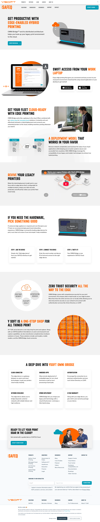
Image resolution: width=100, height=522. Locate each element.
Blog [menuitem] (56, 458)
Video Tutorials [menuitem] (72, 473)
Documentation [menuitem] (72, 469)
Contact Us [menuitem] (84, 455)
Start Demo (91, 7)
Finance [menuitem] (44, 469)
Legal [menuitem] (43, 471)
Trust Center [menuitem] (71, 463)
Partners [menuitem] (44, 500)
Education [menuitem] (44, 466)
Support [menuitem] (70, 455)
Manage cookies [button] (52, 518)
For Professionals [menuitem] (73, 503)
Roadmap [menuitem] (71, 471)
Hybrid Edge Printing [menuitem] (31, 470)
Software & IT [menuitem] (45, 462)
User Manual (13, 43)
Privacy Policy (67, 511)
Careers (44, 2)
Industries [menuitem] (44, 455)
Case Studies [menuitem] (58, 460)
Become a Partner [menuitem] (47, 503)
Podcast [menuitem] (57, 463)
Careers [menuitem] (70, 500)
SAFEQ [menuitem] (30, 503)
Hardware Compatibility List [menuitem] (73, 466)
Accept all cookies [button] (62, 518)
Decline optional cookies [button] (75, 518)
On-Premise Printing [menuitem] (31, 466)
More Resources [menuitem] (59, 467)
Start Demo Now (17, 443)
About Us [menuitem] (83, 500)
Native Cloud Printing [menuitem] (32, 459)
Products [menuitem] (30, 455)
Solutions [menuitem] (31, 500)
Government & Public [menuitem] (46, 459)
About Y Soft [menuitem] (85, 503)
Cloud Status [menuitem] (71, 460)
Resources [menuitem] (57, 455)
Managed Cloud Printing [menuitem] (32, 463)
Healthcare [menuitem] (45, 464)
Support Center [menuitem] (72, 458)
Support (49, 7)
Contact (57, 7)
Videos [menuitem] (57, 465)
